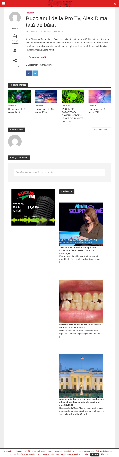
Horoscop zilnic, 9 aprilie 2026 (97, 110)
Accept (95, 454)
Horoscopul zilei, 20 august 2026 (44, 110)
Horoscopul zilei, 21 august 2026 (17, 110)
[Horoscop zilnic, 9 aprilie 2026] (100, 96)
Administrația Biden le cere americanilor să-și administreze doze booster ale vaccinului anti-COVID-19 (81, 402)
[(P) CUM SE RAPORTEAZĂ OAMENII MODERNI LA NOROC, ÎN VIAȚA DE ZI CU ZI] (73, 96)
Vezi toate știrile (101, 129)
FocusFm (30, 13)
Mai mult (105, 454)
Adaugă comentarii (15, 42)
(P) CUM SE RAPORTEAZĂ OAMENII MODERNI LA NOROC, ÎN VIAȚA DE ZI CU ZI (72, 115)
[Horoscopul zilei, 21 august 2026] (19, 96)
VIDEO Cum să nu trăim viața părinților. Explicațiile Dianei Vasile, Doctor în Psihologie (78, 250)
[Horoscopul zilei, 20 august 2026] (46, 96)
